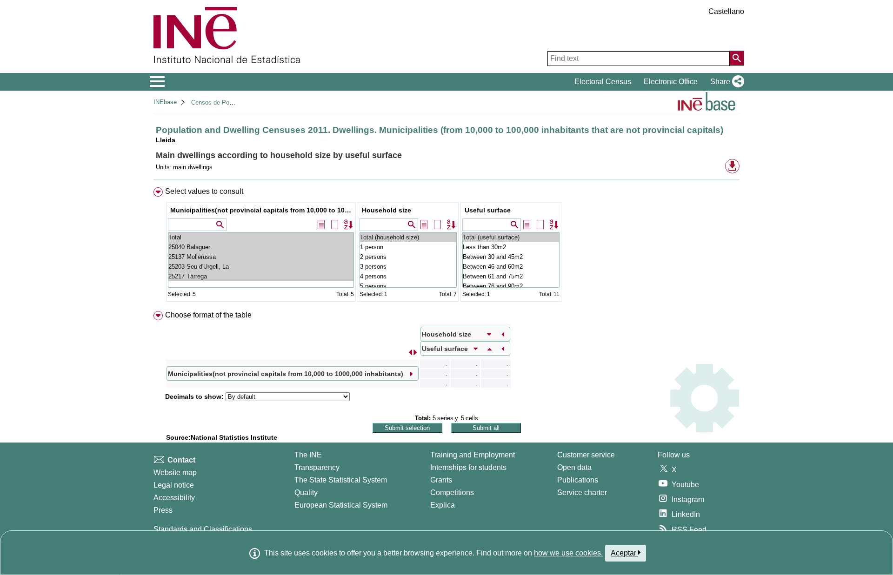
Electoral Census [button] (602, 82)
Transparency (317, 467)
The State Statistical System (340, 480)
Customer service (586, 455)
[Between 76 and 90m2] (511, 286)
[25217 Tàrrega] (260, 276)
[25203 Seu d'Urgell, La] (260, 266)
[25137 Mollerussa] (260, 257)
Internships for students (468, 467)
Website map (175, 472)
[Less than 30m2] (511, 247)
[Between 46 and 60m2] (511, 266)
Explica (442, 505)
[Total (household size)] (408, 237)
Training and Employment (472, 455)
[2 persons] (408, 257)
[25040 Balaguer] (260, 247)
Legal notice (173, 485)
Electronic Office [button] (671, 82)
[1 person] (408, 247)
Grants (441, 480)
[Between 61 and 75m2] (511, 276)
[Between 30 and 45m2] (511, 257)
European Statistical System (340, 505)
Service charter (582, 492)
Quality (306, 492)
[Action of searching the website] (736, 58)
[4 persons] (408, 276)
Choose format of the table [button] (208, 315)
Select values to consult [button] (204, 191)
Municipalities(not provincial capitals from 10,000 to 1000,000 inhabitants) (262, 210)
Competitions (452, 492)
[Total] (260, 237)
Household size (386, 210)
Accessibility (174, 498)
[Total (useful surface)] (511, 237)
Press (163, 510)
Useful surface (488, 210)
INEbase (165, 102)
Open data (574, 467)
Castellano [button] (726, 11)
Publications (577, 480)
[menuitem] (446, 246)
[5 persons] (408, 286)
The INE (308, 455)
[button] (725, 81)
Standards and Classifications (202, 529)
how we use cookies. (568, 553)
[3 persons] (408, 266)
